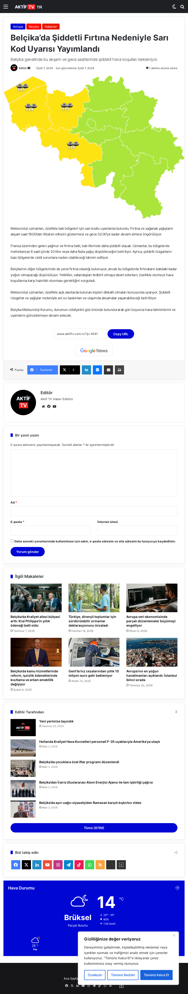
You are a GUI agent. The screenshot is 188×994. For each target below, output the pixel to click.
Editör (23, 68)
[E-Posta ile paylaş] (108, 369)
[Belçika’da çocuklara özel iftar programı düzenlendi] (23, 768)
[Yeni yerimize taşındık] (23, 727)
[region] (128, 958)
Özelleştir (95, 975)
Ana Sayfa (71, 978)
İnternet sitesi (107, 522)
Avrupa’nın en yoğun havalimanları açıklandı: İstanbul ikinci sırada (151, 675)
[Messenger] (97, 369)
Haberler (51, 26)
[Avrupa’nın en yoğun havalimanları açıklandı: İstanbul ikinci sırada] (151, 652)
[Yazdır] (119, 369)
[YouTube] (54, 406)
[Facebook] (49, 406)
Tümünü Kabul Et (156, 975)
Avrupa (18, 26)
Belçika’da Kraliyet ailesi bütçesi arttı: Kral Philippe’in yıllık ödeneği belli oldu (35, 621)
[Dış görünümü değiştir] (174, 8)
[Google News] (94, 351)
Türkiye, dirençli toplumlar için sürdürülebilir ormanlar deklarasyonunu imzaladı (92, 621)
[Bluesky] (110, 864)
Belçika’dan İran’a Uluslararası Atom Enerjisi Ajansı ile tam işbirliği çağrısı (96, 782)
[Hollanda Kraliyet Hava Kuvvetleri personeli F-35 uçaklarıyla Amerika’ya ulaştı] (23, 748)
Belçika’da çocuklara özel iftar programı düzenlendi (79, 762)
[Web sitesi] (43, 406)
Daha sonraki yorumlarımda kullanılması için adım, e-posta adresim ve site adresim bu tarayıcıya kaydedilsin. (95, 541)
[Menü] (5, 8)
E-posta (17, 522)
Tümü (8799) (94, 828)
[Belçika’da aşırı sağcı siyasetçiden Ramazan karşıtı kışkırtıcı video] (23, 809)
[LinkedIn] (86, 369)
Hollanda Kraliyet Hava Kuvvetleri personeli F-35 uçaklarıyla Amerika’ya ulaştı (99, 741)
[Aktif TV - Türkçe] (29, 6)
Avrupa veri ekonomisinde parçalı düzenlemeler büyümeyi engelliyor (151, 621)
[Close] (174, 935)
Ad (14, 502)
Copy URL (120, 334)
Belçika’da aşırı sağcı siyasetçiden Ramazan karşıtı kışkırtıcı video (90, 803)
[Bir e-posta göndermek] (29, 68)
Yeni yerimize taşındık (56, 721)
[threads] (121, 864)
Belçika (34, 26)
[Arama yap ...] (182, 8)
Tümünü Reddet (123, 975)
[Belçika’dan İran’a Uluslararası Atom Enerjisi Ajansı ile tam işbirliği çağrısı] (23, 788)
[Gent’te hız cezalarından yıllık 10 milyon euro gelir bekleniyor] (94, 652)
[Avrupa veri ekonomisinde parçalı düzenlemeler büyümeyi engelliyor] (151, 598)
